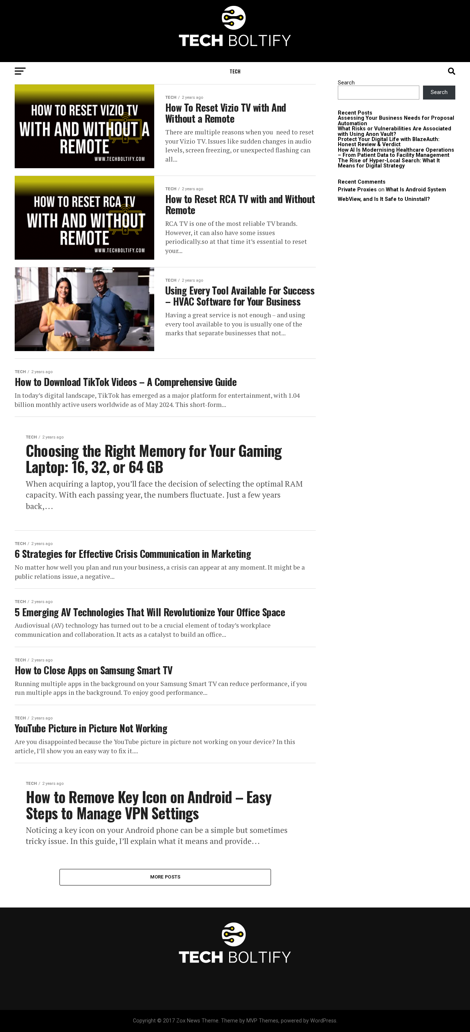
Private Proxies (357, 190)
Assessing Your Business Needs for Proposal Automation (396, 120)
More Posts (165, 877)
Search (346, 83)
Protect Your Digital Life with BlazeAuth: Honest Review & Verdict (389, 142)
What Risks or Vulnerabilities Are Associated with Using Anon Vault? (394, 131)
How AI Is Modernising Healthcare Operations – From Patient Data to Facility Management (396, 152)
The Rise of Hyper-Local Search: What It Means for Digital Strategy (389, 163)
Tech (235, 71)
